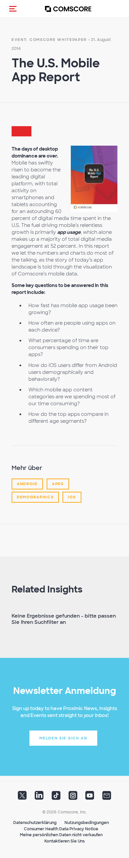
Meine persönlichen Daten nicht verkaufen (61, 835)
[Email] (106, 797)
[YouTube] (89, 797)
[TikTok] (56, 797)
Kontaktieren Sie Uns (64, 841)
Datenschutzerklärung (35, 822)
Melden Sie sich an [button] (63, 738)
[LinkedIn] (39, 797)
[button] (13, 9)
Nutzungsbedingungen (86, 822)
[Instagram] (72, 797)
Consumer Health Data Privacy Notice (61, 829)
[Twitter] (22, 797)
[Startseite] (68, 8)
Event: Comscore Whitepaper (49, 39)
